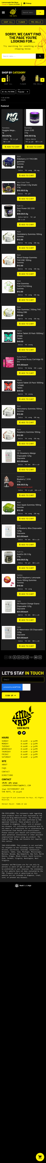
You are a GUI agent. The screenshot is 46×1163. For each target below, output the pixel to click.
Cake (19, 451)
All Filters (9, 92)
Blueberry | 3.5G (24, 479)
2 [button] (14, 657)
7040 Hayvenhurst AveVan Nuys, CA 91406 (13, 790)
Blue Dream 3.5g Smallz (27, 185)
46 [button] (36, 657)
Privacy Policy (8, 804)
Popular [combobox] (21, 92)
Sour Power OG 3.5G (26, 208)
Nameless (5, 128)
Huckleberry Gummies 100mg (29, 234)
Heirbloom (20, 477)
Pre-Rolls (36, 22)
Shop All (8, 22)
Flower (21, 22)
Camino (19, 575)
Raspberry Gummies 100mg (28, 432)
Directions (7, 775)
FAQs (4, 768)
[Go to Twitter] (24, 733)
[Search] (40, 12)
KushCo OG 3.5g (24, 554)
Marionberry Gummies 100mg (29, 409)
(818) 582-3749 (9, 782)
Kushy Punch (21, 357)
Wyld (19, 156)
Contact (6, 771)
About (4, 764)
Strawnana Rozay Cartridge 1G (30, 359)
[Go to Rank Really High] (23, 885)
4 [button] (23, 657)
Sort (19, 89)
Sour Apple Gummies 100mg (29, 505)
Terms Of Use (21, 804)
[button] (17, 3)
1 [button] (10, 657)
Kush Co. (20, 206)
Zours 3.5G (29, 130)
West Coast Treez (23, 182)
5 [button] (27, 657)
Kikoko (19, 331)
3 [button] (18, 657)
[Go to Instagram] (19, 733)
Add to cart (13, 147)
